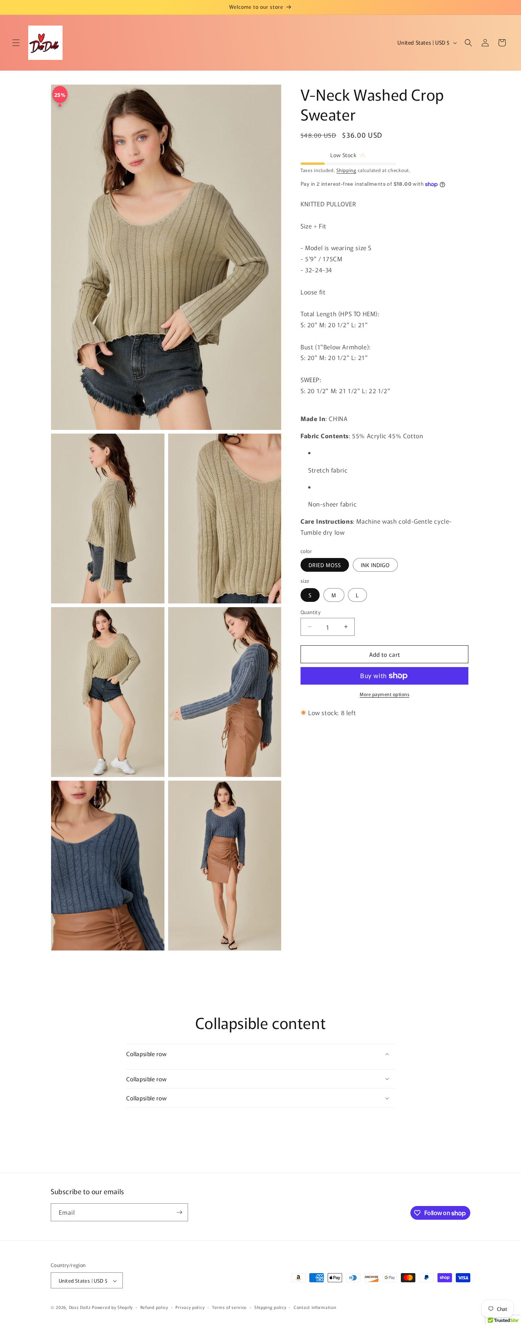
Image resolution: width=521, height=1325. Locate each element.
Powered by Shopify (112, 1307)
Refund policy (154, 1307)
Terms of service (229, 1307)
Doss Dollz (80, 1307)
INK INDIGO (375, 565)
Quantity (310, 611)
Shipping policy (270, 1307)
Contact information (315, 1307)
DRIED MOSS (325, 565)
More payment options (384, 694)
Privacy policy (189, 1307)
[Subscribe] (179, 1212)
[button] (16, 42)
